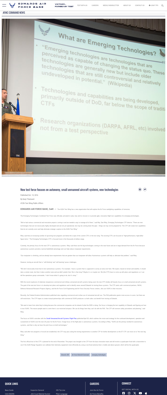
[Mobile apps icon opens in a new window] (146, 393)
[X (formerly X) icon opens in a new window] (134, 393)
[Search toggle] (163, 5)
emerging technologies (99, 355)
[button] (3, 5)
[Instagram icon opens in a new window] (129, 393)
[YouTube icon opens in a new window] (140, 393)
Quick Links (11, 384)
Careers (94, 384)
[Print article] (140, 189)
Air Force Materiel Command (80, 355)
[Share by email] (145, 189)
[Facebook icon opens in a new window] (123, 393)
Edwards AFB (65, 355)
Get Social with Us (130, 390)
